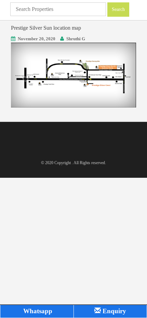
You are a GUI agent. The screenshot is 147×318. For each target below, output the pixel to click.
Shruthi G (75, 38)
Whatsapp (37, 311)
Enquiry (113, 311)
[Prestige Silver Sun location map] (73, 74)
